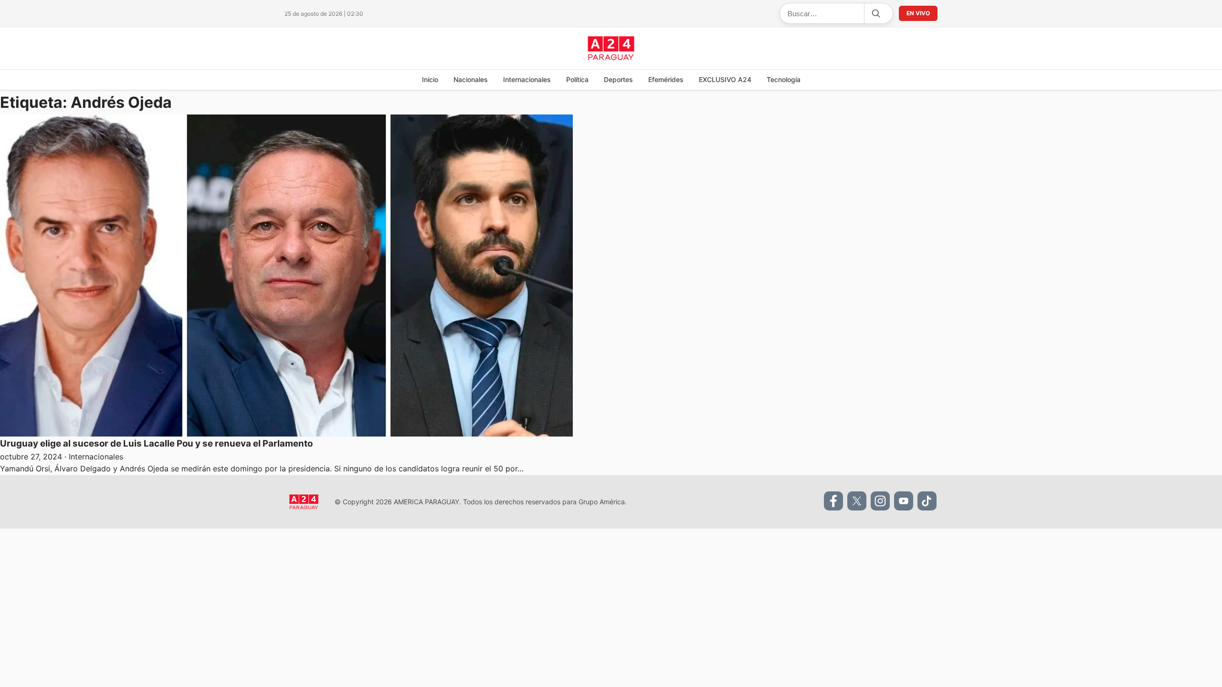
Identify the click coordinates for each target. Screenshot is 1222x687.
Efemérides (666, 79)
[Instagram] (880, 500)
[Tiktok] (927, 500)
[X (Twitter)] (856, 500)
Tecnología (784, 79)
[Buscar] (875, 13)
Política (577, 79)
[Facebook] (833, 500)
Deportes (618, 79)
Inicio (430, 79)
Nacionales (470, 79)
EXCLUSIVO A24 (725, 79)
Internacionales (527, 79)
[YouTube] (903, 500)
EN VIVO (918, 13)
